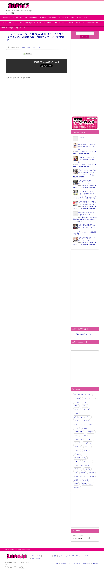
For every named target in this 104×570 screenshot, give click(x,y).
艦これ (76, 484)
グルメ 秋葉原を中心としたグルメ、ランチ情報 (36, 23)
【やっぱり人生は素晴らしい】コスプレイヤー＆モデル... (86, 227)
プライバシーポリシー (74, 563)
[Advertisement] (85, 78)
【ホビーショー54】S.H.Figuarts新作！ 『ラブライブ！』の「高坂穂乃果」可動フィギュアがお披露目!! (35, 37)
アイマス (77, 402)
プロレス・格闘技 (7, 28)
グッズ (76, 413)
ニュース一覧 (5, 17)
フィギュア (77, 446)
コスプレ (84, 428)
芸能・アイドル (20, 28)
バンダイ (77, 443)
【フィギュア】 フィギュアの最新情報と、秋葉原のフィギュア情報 (34, 17)
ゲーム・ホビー (76, 17)
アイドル (77, 398)
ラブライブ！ (87, 461)
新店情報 (91, 472)
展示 (75, 472)
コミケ (76, 435)
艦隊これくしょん (87, 484)
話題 (85, 17)
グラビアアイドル (79, 424)
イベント (84, 406)
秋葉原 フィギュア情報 (81, 480)
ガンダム (77, 409)
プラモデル (77, 454)
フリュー (87, 446)
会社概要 (63, 563)
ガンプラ (86, 409)
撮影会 (83, 472)
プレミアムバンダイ (80, 458)
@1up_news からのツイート (85, 334)
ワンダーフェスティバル (81, 465)
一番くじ (87, 469)
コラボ (84, 435)
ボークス (77, 461)
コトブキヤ (90, 432)
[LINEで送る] (27, 53)
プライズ (77, 450)
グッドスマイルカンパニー (82, 417)
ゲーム (76, 428)
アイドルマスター (88, 398)
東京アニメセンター (80, 476)
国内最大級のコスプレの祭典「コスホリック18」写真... (86, 147)
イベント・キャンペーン (9, 23)
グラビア (86, 420)
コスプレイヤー (78, 432)
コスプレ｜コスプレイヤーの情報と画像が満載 (83, 23)
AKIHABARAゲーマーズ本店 (82, 394)
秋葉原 (92, 476)
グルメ (91, 424)
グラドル (77, 420)
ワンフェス (77, 469)
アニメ (76, 406)
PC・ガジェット (60, 23)
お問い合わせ (86, 563)
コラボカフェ (78, 439)
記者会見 (77, 487)
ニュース (81, 137)
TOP (57, 563)
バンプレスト (87, 443)
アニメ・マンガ (64, 17)
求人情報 (95, 563)
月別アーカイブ (78, 536)
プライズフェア (88, 450)
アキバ (85, 402)
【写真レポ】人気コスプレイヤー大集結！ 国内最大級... (86, 159)
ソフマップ (89, 439)
